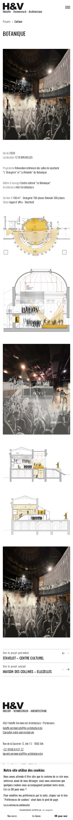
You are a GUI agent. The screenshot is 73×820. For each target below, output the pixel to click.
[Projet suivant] (68, 669)
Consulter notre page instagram (18, 732)
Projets (7, 21)
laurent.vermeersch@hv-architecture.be (23, 753)
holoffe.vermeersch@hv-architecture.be (22, 728)
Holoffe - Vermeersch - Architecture (22, 11)
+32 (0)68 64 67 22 (13, 749)
